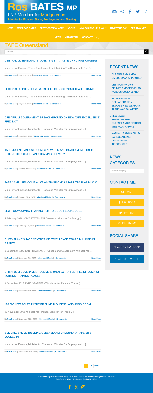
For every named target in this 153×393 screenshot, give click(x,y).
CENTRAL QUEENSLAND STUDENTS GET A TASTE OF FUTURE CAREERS (51, 61)
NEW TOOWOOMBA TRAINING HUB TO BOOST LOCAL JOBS (43, 211)
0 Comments (55, 75)
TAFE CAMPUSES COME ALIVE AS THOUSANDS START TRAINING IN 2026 (50, 182)
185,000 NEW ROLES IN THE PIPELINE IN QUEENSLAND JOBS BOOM (47, 304)
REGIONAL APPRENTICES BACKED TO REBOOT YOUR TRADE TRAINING (50, 89)
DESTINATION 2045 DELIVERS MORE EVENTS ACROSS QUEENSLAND (126, 88)
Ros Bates (12, 75)
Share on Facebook (127, 247)
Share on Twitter (127, 259)
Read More (96, 75)
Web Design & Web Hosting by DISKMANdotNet (76, 379)
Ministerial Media (40, 75)
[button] (97, 37)
